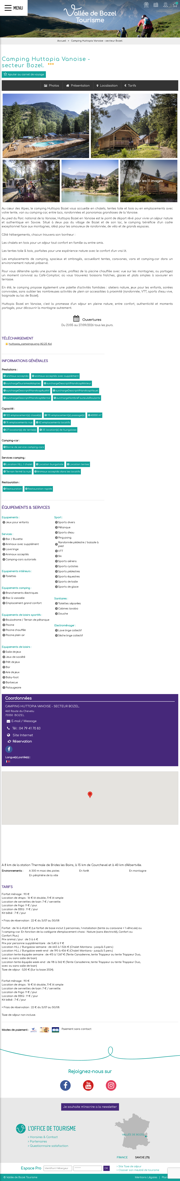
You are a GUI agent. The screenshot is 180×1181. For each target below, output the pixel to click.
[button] (90, 794)
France (122, 1157)
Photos (54, 85)
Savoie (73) (142, 1157)
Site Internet (23, 735)
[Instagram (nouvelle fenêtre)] (113, 1085)
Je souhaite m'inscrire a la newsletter (90, 1106)
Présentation (80, 85)
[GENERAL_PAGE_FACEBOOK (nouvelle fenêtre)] (8, 749)
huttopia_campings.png (30, 344)
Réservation (22, 741)
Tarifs (132, 85)
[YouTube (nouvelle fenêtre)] (90, 1085)
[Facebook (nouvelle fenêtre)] (67, 1085)
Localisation (109, 85)
